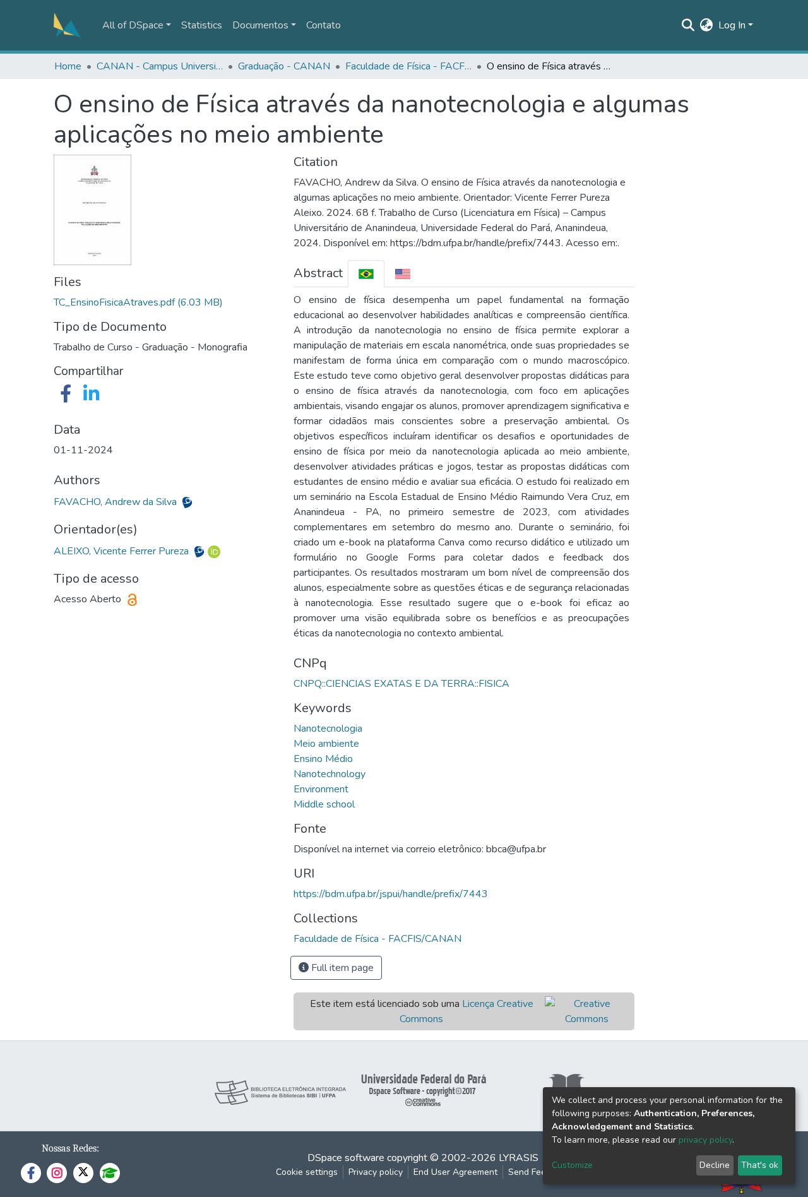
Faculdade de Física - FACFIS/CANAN (408, 66)
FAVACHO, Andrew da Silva (116, 502)
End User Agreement (455, 1172)
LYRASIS (518, 1158)
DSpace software (345, 1158)
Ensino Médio (323, 759)
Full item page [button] (341, 968)
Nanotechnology (329, 774)
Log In (732, 25)
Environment (321, 789)
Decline (714, 1165)
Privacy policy (375, 1172)
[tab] (366, 273)
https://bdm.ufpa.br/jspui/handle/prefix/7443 (391, 894)
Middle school (324, 804)
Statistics (201, 25)
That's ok (759, 1165)
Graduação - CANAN (284, 66)
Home (67, 66)
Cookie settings (307, 1172)
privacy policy (705, 1140)
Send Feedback (539, 1172)
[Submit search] (688, 25)
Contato (323, 25)
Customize (572, 1165)
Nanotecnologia (328, 728)
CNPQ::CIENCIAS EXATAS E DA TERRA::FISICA (401, 684)
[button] (707, 25)
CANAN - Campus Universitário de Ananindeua (160, 66)
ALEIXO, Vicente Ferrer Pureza (122, 551)
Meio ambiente (326, 744)
